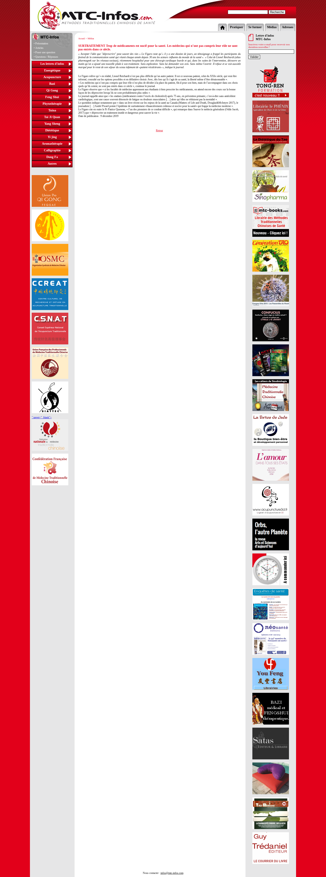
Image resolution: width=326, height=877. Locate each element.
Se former (255, 27)
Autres (52, 163)
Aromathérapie (52, 143)
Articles (39, 47)
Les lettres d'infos (52, 63)
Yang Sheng (52, 123)
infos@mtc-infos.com (172, 873)
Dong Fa (52, 157)
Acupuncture (52, 77)
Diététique (52, 130)
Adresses (287, 27)
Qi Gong (52, 90)
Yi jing (52, 137)
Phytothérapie (52, 103)
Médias (272, 27)
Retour (159, 130)
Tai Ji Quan (52, 117)
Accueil (81, 38)
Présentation (41, 43)
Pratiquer (236, 27)
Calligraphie (52, 150)
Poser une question (45, 52)
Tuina (52, 110)
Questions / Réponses (46, 56)
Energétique (52, 70)
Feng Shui (52, 97)
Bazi (52, 83)
